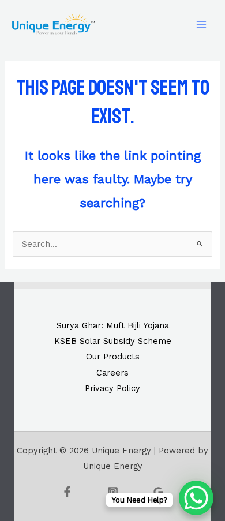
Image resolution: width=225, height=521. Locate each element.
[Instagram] (113, 492)
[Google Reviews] (158, 492)
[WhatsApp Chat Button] (196, 498)
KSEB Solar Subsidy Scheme (112, 341)
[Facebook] (67, 492)
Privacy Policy (112, 388)
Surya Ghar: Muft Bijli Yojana (113, 325)
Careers (112, 373)
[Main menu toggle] (201, 24)
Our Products (113, 356)
